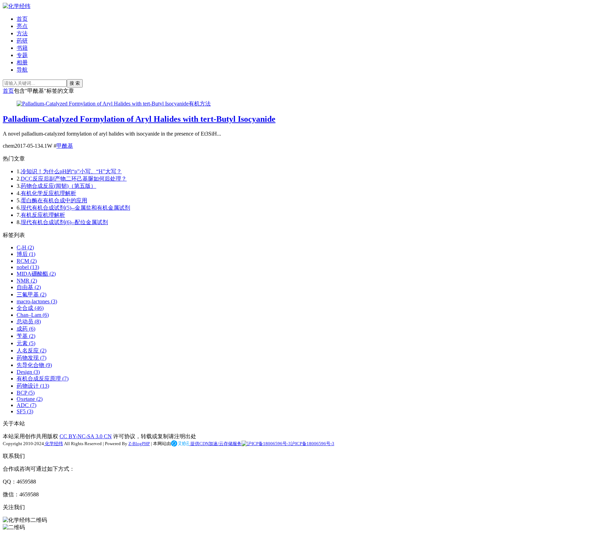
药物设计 (33, 386)
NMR (27, 281)
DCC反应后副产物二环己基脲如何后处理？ (74, 179)
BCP (26, 393)
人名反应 (31, 350)
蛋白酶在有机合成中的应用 (54, 200)
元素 (26, 343)
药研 (22, 41)
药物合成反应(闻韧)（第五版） (58, 186)
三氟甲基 (31, 294)
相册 (22, 62)
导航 (22, 70)
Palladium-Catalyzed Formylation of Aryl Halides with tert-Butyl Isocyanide (139, 118)
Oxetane (30, 399)
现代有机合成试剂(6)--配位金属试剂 (64, 222)
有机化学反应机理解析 (48, 193)
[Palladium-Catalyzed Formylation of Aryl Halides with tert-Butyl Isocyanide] (103, 104)
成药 (26, 329)
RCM (27, 261)
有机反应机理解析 (43, 215)
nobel (28, 267)
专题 (22, 55)
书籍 (22, 48)
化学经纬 (53, 443)
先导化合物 (34, 365)
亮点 (22, 26)
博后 (26, 254)
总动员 (29, 321)
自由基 (29, 287)
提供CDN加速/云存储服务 (215, 443)
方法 (22, 33)
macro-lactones (37, 301)
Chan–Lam (33, 315)
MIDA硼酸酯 (36, 274)
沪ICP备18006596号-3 (312, 443)
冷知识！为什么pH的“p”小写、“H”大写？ (71, 171)
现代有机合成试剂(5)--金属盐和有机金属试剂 (75, 208)
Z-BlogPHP (139, 443)
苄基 (26, 336)
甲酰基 (64, 146)
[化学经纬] (16, 6)
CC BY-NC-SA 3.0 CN (86, 436)
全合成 (30, 308)
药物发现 (31, 358)
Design (28, 372)
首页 (22, 19)
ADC (26, 405)
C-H (25, 247)
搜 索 (75, 83)
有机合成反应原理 (43, 378)
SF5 (25, 411)
